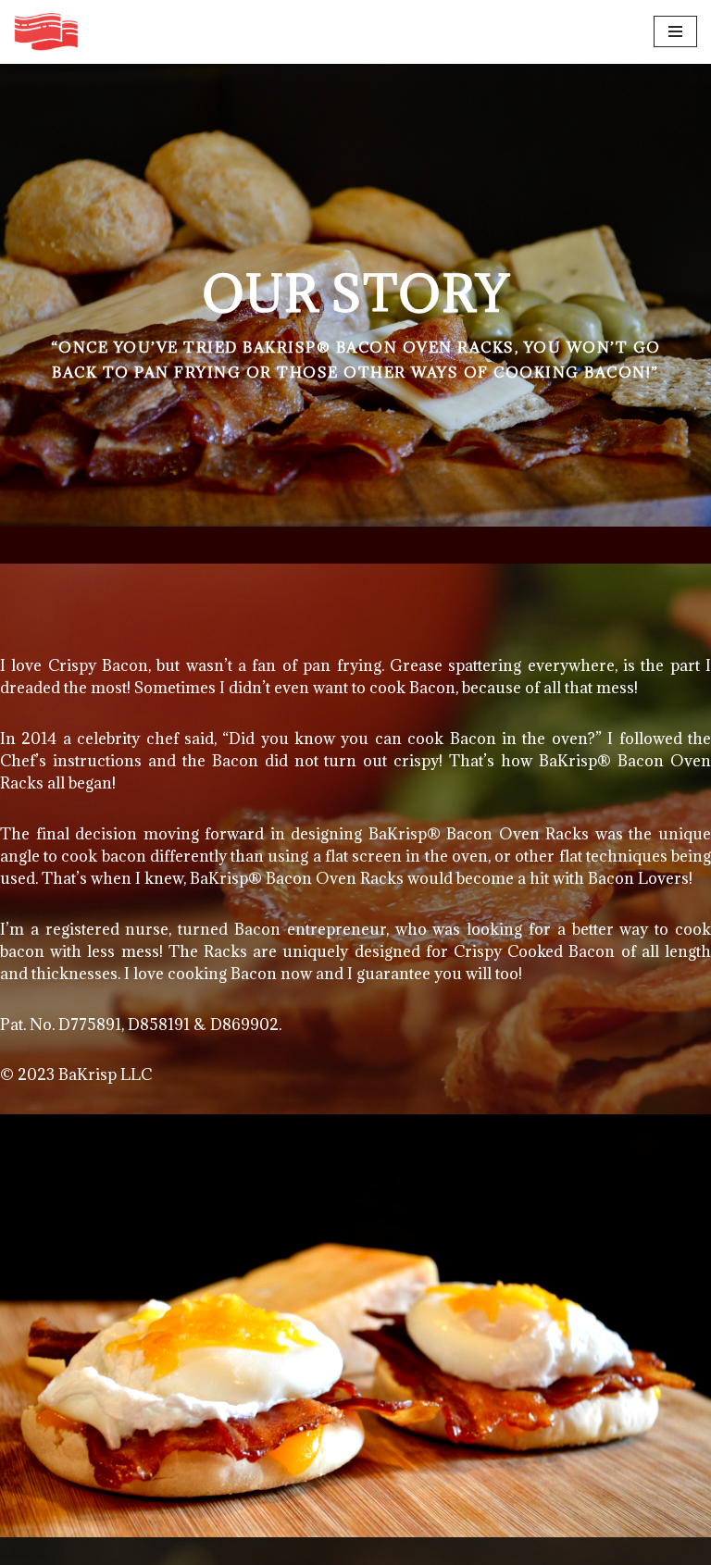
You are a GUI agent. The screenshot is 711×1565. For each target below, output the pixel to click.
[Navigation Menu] (675, 31)
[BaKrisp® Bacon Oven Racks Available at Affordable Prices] (46, 32)
